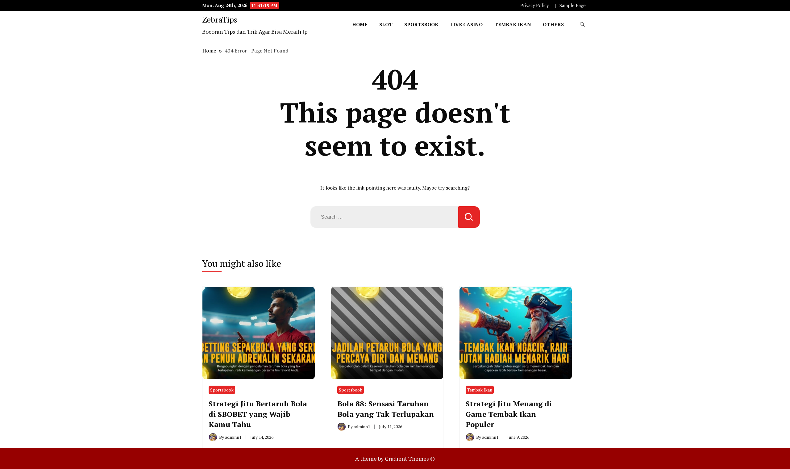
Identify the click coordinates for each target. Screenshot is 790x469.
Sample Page (572, 5)
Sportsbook (421, 24)
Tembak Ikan (512, 24)
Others (553, 24)
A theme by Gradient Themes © (395, 458)
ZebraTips (219, 19)
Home (360, 24)
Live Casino (466, 24)
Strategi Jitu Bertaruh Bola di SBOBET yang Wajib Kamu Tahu (258, 414)
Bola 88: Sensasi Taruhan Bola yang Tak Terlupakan (385, 409)
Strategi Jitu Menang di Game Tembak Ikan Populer (509, 414)
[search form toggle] (582, 24)
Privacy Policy (534, 5)
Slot (386, 24)
